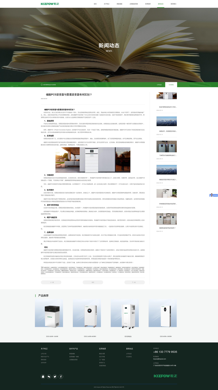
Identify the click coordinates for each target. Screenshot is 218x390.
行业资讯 (53, 84)
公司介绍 (43, 354)
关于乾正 (106, 4)
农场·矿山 (102, 363)
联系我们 (173, 4)
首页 (95, 4)
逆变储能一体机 (74, 357)
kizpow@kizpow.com (159, 359)
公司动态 (159, 84)
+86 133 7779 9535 (165, 352)
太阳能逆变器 (134, 4)
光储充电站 (102, 365)
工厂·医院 (102, 360)
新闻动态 (160, 4)
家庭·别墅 (102, 354)
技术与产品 (73, 349)
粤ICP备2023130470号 (118, 387)
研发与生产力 (45, 357)
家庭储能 (119, 4)
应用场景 (148, 4)
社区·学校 (102, 357)
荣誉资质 (43, 360)
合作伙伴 (43, 363)
